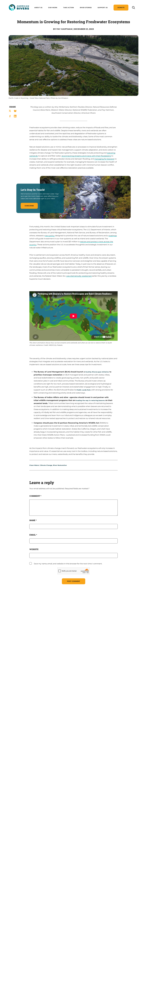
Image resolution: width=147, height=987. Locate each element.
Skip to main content (18, 13)
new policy (50, 236)
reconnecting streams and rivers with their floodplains (86, 156)
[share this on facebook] (10, 116)
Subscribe (29, 206)
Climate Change (46, 465)
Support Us (103, 7)
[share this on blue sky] (15, 111)
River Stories (86, 7)
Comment (35, 496)
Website (34, 549)
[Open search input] (133, 7)
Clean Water (34, 465)
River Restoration (60, 465)
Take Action (68, 7)
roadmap (113, 236)
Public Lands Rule (84, 390)
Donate (121, 7)
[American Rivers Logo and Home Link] (19, 7)
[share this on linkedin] (15, 116)
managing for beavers (104, 159)
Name (33, 520)
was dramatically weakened (79, 276)
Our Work (52, 7)
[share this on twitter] (10, 111)
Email (33, 534)
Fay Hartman (64, 29)
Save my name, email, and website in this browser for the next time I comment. (68, 564)
